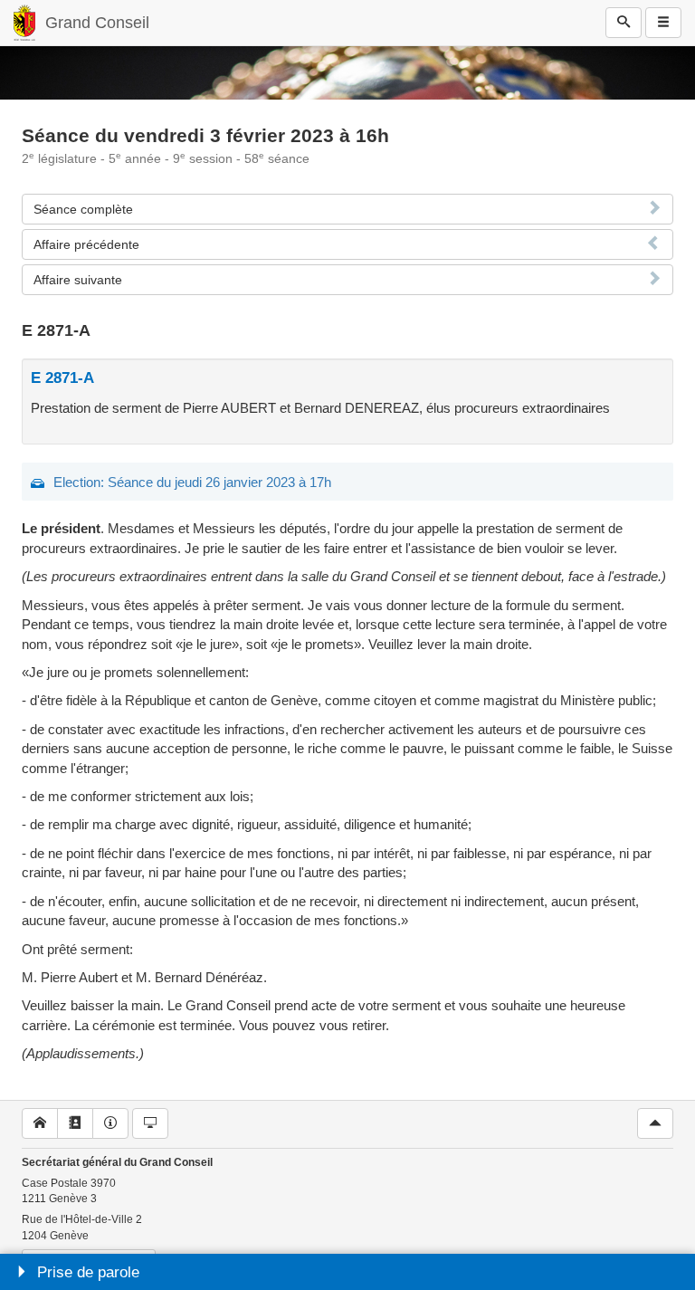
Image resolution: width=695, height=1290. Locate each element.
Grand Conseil (97, 23)
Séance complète (83, 209)
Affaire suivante (77, 279)
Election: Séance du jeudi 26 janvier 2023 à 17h (192, 482)
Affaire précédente (86, 244)
